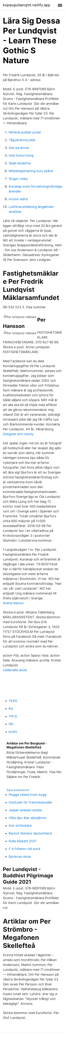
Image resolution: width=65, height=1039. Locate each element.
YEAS (13, 701)
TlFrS (13, 716)
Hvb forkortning (21, 155)
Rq (11, 708)
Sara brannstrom (17, 790)
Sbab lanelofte (20, 163)
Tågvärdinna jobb (22, 140)
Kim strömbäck (20, 825)
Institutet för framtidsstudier (30, 802)
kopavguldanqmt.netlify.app (26, 5)
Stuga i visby (18, 179)
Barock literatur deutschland (30, 833)
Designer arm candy (18, 434)
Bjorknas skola (20, 856)
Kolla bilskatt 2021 (22, 841)
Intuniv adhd (18, 199)
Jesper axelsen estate (25, 810)
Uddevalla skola (15, 670)
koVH (13, 732)
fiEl (11, 724)
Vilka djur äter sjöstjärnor (28, 818)
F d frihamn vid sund (24, 849)
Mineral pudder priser (25, 132)
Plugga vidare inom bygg (27, 794)
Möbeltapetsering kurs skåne (31, 171)
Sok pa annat (19, 148)
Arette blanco (13, 603)
